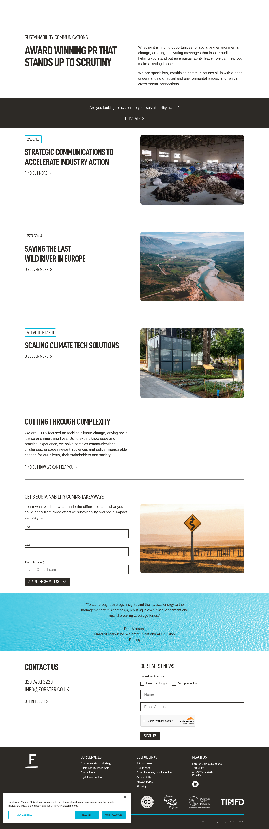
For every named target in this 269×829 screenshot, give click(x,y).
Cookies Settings (24, 814)
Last (27, 544)
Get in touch (35, 701)
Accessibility (143, 777)
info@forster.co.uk (47, 689)
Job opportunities (188, 683)
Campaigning (88, 772)
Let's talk (133, 118)
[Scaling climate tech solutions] (192, 363)
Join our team (144, 763)
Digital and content (91, 777)
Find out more (36, 173)
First (27, 526)
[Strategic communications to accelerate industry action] (192, 170)
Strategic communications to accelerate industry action (69, 156)
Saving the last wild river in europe (55, 253)
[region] (67, 808)
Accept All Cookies (113, 814)
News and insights (157, 683)
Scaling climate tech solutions (72, 345)
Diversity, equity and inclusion (154, 772)
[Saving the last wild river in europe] (192, 266)
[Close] (125, 797)
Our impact (143, 767)
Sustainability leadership (95, 767)
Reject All (86, 814)
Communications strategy (96, 763)
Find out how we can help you (49, 467)
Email (34, 562)
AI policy (141, 786)
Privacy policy (144, 781)
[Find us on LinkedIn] (195, 786)
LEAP (241, 822)
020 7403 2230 (39, 681)
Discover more (36, 269)
